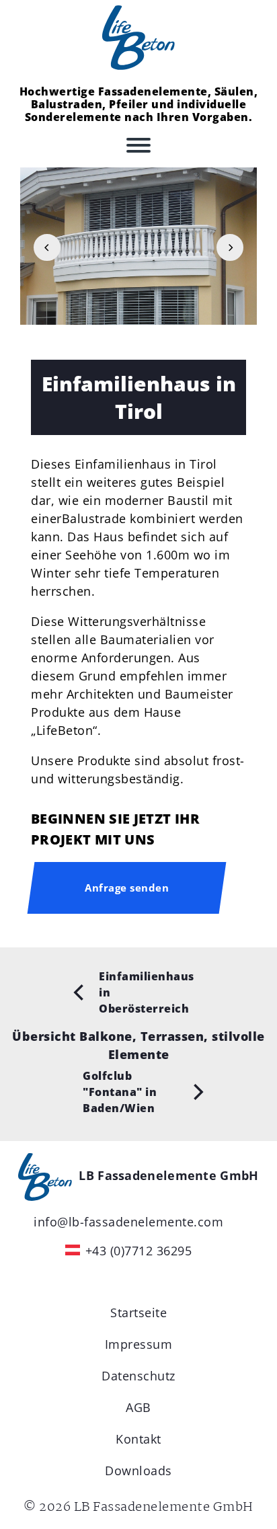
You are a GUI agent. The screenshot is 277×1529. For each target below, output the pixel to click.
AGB (138, 1407)
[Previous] (47, 247)
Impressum (139, 1344)
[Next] (229, 247)
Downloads (138, 1470)
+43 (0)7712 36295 (138, 1251)
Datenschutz (138, 1376)
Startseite (138, 1312)
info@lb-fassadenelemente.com (128, 1222)
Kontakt (138, 1439)
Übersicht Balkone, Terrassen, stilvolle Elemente (138, 1045)
